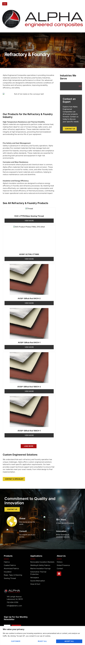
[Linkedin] (59, 573)
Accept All (69, 641)
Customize (15, 641)
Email (6, 623)
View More (29, 221)
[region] (42, 635)
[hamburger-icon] (4, 3)
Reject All (42, 641)
